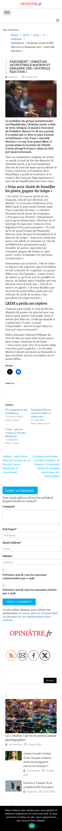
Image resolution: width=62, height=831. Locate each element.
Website (7, 556)
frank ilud (32, 791)
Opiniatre (13, 76)
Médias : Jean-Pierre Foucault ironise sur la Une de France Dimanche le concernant (16, 464)
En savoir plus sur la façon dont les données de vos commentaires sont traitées (30, 616)
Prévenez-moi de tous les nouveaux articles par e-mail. (29, 591)
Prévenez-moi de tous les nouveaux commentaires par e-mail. (24, 576)
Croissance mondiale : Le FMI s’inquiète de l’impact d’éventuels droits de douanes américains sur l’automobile (45, 466)
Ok (31, 825)
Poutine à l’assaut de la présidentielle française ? (38, 785)
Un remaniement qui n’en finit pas (16, 411)
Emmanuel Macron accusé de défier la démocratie (41, 413)
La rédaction (15, 744)
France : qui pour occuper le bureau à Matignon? (15, 433)
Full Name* (10, 529)
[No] (57, 818)
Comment (9, 506)
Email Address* (12, 542)
